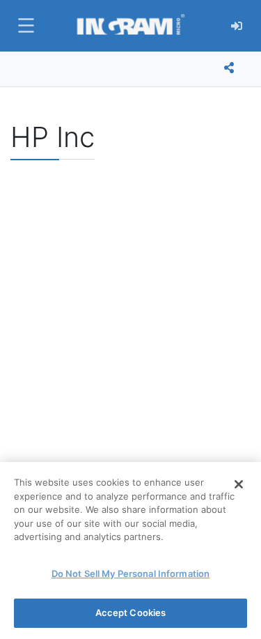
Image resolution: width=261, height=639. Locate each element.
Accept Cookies (130, 612)
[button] (24, 25)
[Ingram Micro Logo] (130, 26)
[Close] (238, 484)
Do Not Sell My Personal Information (131, 573)
